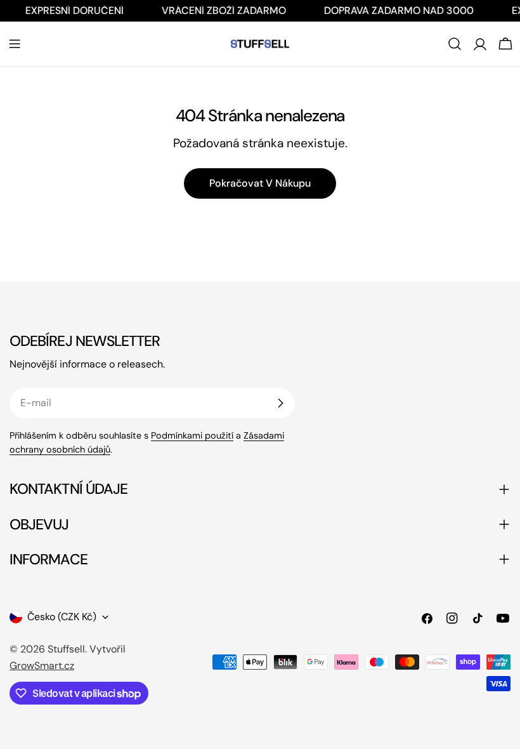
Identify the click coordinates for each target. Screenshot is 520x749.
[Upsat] (280, 403)
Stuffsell (66, 649)
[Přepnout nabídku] (14, 43)
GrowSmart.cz (42, 665)
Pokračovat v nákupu (260, 183)
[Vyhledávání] (454, 43)
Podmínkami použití (192, 435)
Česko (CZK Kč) (61, 616)
